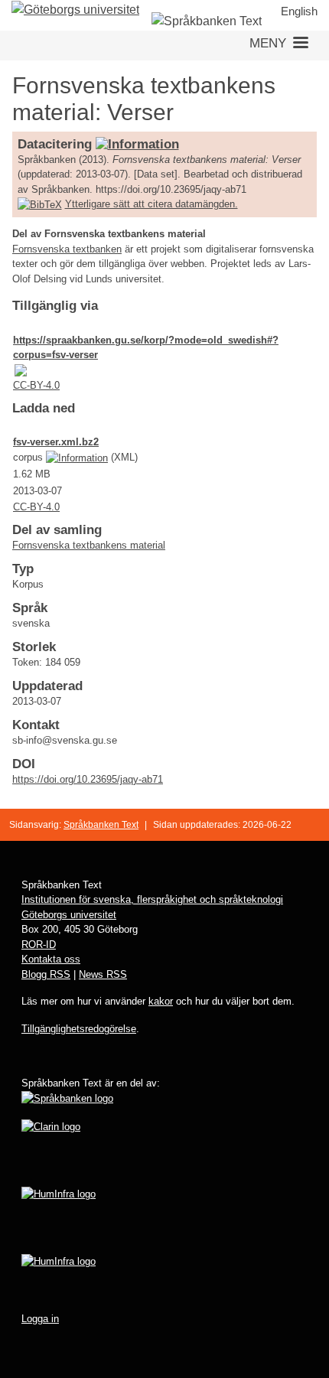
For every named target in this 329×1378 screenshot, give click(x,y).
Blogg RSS (45, 974)
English (299, 11)
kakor (160, 1001)
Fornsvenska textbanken (67, 249)
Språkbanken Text (101, 824)
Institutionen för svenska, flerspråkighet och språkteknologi (152, 899)
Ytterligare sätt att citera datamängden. (151, 204)
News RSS (103, 974)
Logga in (40, 1318)
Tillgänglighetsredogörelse (78, 1028)
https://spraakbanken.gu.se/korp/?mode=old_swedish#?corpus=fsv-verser (146, 347)
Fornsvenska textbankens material (88, 545)
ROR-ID (38, 944)
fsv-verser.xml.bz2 (56, 442)
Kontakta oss (50, 959)
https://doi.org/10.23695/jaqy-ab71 (87, 779)
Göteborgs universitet (68, 914)
